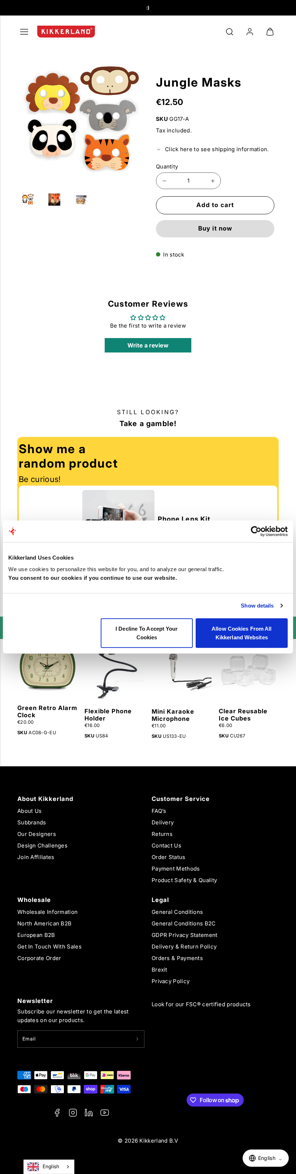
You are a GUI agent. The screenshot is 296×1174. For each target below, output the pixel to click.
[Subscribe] (137, 1039)
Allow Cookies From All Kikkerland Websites (241, 632)
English (51, 1166)
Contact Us (166, 845)
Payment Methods (176, 868)
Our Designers (36, 834)
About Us (29, 810)
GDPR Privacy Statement (185, 935)
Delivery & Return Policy (184, 946)
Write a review (148, 345)
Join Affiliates (36, 857)
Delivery (163, 822)
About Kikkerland (45, 798)
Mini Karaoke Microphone (173, 715)
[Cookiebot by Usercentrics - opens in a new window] (256, 531)
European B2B (36, 935)
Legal (160, 899)
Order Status (169, 857)
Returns (162, 834)
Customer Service (181, 798)
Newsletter (35, 1000)
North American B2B (44, 923)
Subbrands (31, 822)
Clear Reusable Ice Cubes (243, 715)
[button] (229, 31)
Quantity (167, 166)
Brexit (159, 969)
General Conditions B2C (184, 923)
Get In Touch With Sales (49, 946)
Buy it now (215, 228)
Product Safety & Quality (184, 880)
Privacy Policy (171, 981)
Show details (257, 606)
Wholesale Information (47, 911)
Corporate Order (39, 958)
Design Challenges (42, 845)
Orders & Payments (177, 958)
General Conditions (177, 911)
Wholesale (34, 899)
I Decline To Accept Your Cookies (147, 632)
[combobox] (48, 1167)
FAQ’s (159, 810)
